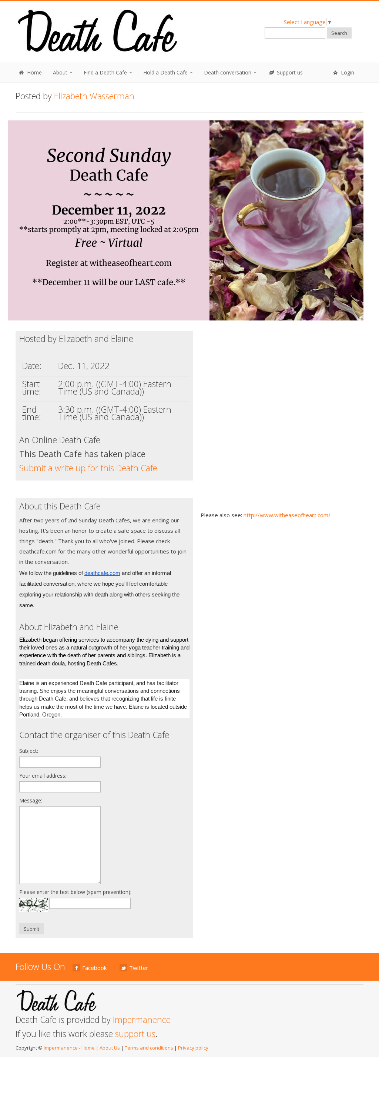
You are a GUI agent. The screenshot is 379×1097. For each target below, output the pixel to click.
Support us (289, 72)
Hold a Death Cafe (166, 72)
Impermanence (142, 1019)
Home (34, 72)
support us (135, 1034)
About (61, 72)
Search (339, 33)
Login (346, 72)
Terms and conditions (149, 1047)
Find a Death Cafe (106, 72)
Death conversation (228, 72)
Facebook (94, 967)
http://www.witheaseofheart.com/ (287, 515)
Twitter (138, 967)
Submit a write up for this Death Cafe (88, 468)
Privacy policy (193, 1047)
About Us (110, 1047)
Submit (31, 928)
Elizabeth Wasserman (94, 96)
